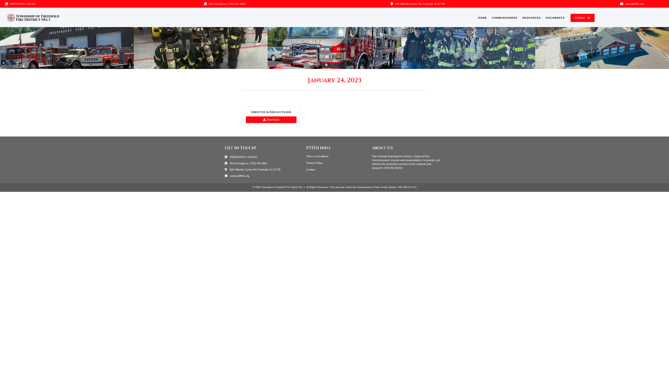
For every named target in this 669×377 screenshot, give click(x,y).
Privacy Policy (314, 162)
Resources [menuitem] (531, 17)
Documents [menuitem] (555, 17)
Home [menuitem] (482, 17)
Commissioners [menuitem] (504, 17)
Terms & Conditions (317, 156)
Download (272, 119)
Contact (310, 169)
